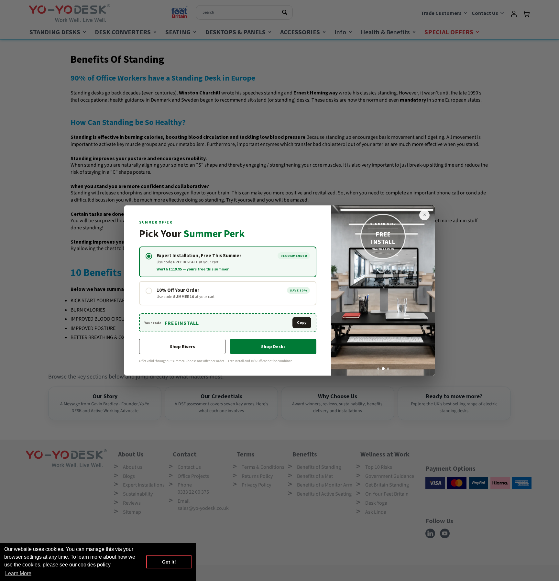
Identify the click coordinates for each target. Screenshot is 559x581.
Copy (302, 322)
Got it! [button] (169, 562)
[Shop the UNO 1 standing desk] (383, 290)
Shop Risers (182, 346)
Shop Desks (273, 346)
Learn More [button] (18, 573)
